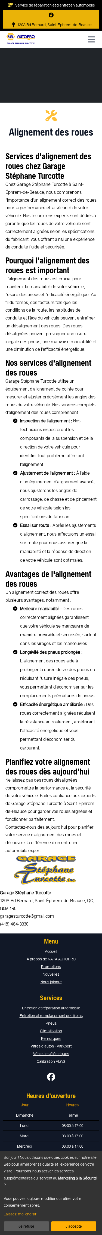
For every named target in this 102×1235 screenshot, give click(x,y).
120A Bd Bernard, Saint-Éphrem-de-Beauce (54, 24)
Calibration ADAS (51, 1061)
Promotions (51, 966)
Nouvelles (51, 974)
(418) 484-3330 (14, 923)
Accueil (51, 951)
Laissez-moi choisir (20, 1214)
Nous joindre (51, 981)
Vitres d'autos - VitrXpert (51, 1046)
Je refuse (26, 1226)
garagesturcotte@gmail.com (27, 915)
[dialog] (51, 1193)
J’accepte (74, 1226)
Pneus (51, 1023)
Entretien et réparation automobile (51, 1008)
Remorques (51, 1038)
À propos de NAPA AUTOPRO (51, 959)
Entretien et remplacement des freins (51, 1015)
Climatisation (51, 1030)
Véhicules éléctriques (51, 1053)
